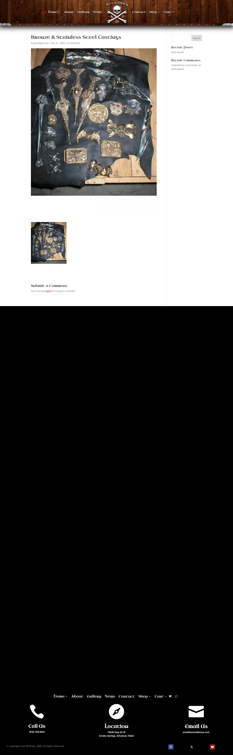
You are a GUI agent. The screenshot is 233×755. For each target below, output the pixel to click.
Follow (180, 746)
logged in (50, 290)
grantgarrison (41, 42)
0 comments (73, 42)
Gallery (83, 12)
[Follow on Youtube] (212, 746)
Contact (139, 12)
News (97, 12)
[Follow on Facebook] (170, 746)
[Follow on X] (191, 746)
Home (52, 12)
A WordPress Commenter (184, 65)
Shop (153, 12)
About (69, 12)
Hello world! (177, 52)
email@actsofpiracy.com (196, 732)
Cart (167, 12)
